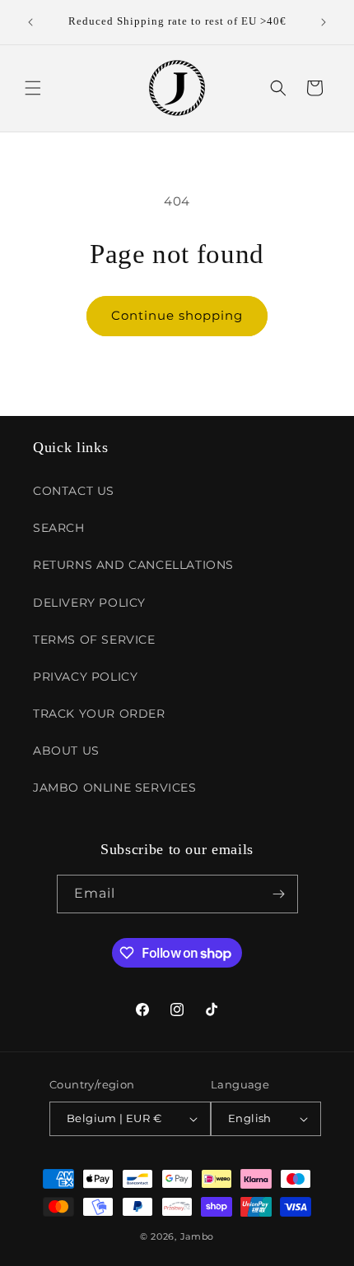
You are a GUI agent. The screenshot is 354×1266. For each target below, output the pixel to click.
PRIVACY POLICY (85, 676)
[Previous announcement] (30, 22)
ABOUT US (66, 750)
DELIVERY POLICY (89, 602)
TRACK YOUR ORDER (99, 713)
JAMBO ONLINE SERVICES (115, 787)
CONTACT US (73, 490)
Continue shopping (177, 315)
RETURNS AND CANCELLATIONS (133, 564)
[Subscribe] (279, 894)
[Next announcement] (323, 22)
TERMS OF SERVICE (94, 639)
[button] (33, 88)
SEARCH (59, 527)
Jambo (197, 1236)
